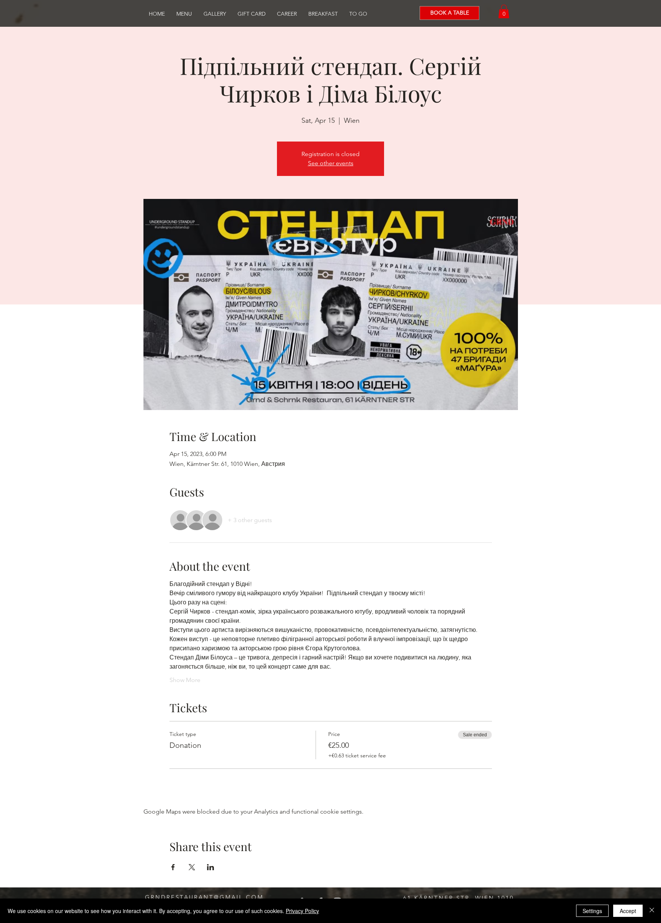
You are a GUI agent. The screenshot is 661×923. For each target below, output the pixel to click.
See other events (330, 163)
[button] (504, 11)
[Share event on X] (191, 867)
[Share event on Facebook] (173, 867)
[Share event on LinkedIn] (210, 867)
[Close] (651, 911)
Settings (592, 911)
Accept (628, 911)
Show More (184, 680)
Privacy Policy (302, 911)
